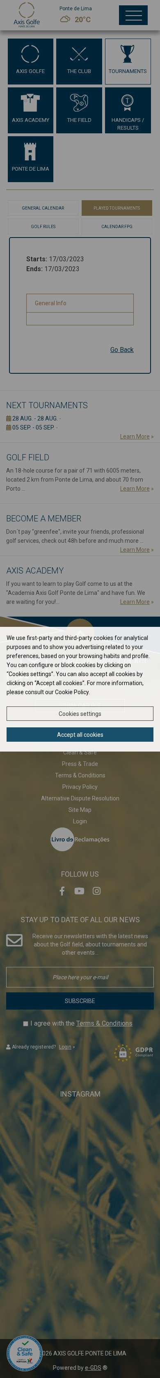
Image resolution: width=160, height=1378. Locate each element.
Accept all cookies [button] (80, 734)
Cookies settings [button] (80, 714)
